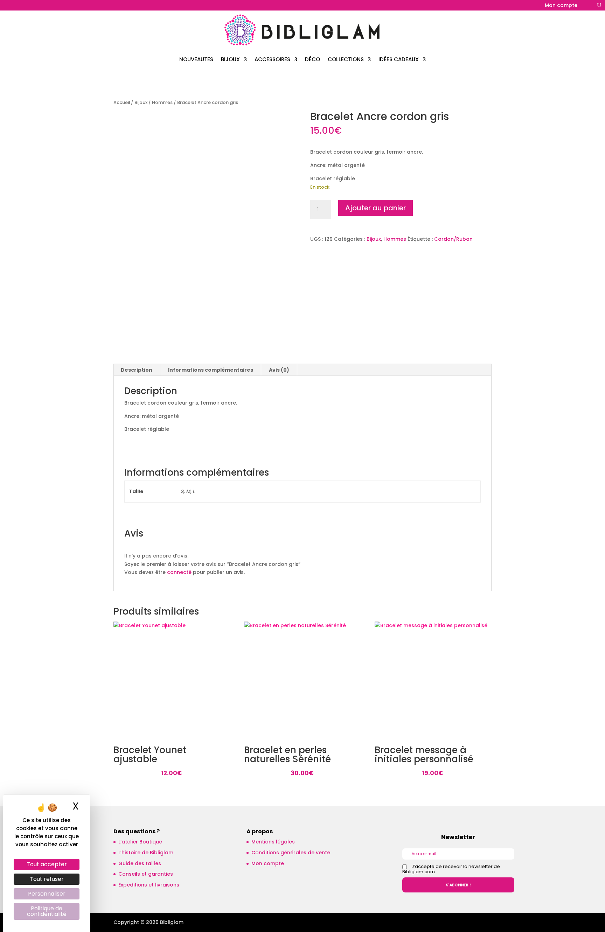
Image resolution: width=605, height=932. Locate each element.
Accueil (121, 102)
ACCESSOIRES (272, 59)
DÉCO (312, 59)
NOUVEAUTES (196, 59)
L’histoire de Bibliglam (145, 852)
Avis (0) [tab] (279, 369)
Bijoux (140, 102)
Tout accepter (47, 864)
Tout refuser (47, 879)
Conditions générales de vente (290, 852)
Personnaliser (46, 894)
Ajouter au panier (375, 208)
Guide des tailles (139, 863)
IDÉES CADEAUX (398, 59)
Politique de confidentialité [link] (47, 911)
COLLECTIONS (346, 59)
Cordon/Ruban (453, 239)
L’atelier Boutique (140, 841)
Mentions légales (273, 841)
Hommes (162, 102)
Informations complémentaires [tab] (210, 369)
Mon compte (561, 6)
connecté (179, 572)
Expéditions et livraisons (148, 884)
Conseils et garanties (145, 873)
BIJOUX (230, 59)
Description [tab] (136, 369)
